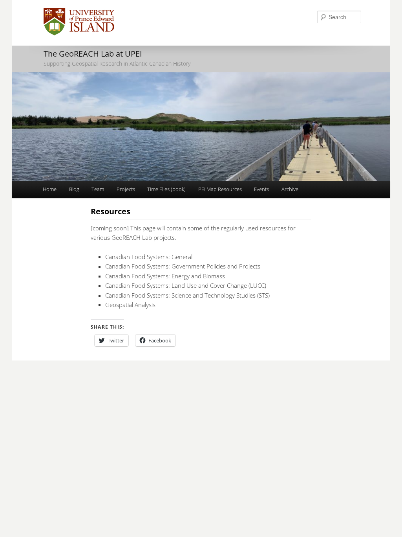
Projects (126, 189)
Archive (289, 189)
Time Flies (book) (166, 189)
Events (261, 189)
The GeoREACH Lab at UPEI (93, 53)
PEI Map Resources (220, 189)
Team (97, 189)
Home (50, 189)
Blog (74, 189)
